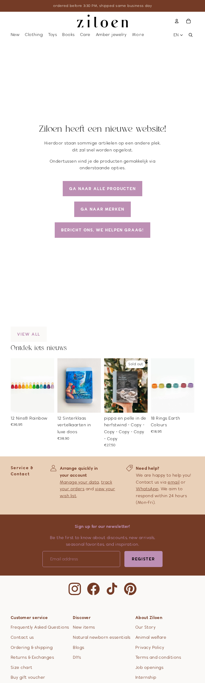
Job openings (149, 667)
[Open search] (190, 35)
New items (84, 627)
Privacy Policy (149, 647)
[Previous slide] (15, 385)
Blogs (78, 647)
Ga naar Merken (102, 209)
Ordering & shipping (32, 647)
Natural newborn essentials (101, 637)
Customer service (29, 617)
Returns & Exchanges (32, 657)
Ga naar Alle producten (102, 188)
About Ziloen (149, 617)
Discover (81, 617)
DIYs (77, 657)
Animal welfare (151, 637)
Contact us (22, 637)
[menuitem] (138, 35)
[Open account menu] (177, 21)
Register (143, 558)
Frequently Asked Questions (40, 627)
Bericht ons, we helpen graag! (102, 229)
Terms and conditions (158, 657)
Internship (145, 677)
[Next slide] (50, 385)
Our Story (145, 627)
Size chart (22, 667)
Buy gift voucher (28, 677)
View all (28, 334)
